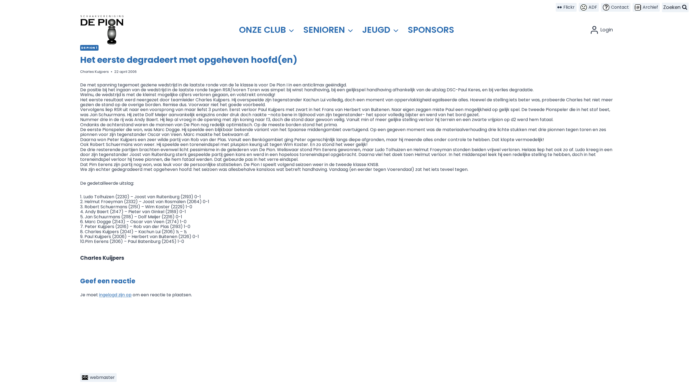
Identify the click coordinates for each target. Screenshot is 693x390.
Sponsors (431, 30)
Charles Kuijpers (94, 71)
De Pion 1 (89, 48)
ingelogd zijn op (115, 295)
